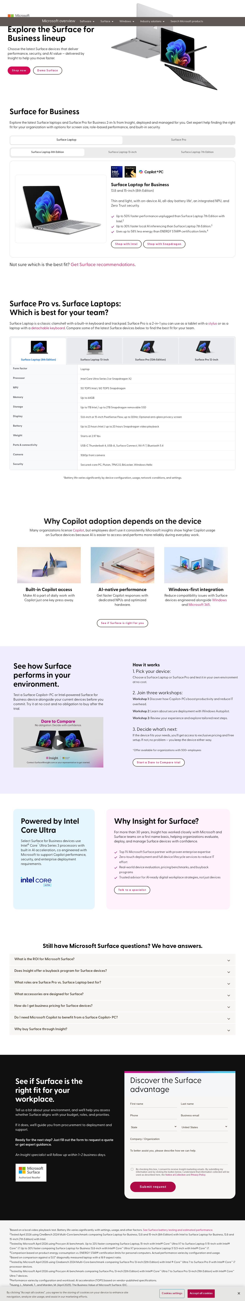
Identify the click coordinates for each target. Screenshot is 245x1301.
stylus (212, 324)
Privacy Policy (198, 1174)
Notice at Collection (175, 1174)
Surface (105, 21)
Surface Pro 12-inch (206, 359)
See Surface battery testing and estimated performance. (178, 1230)
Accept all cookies (201, 1293)
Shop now (19, 70)
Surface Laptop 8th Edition (47, 152)
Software (85, 21)
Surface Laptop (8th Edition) (38, 359)
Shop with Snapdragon (164, 244)
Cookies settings (172, 1293)
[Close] (239, 1293)
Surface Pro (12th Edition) (150, 359)
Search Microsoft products (187, 21)
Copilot (78, 530)
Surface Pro (178, 140)
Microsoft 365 (199, 605)
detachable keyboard (48, 328)
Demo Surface (47, 70)
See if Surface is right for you (122, 623)
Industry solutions (150, 21)
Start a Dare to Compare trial (158, 762)
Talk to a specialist (132, 890)
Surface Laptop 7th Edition (197, 152)
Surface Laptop (66, 140)
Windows (125, 21)
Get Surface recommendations (103, 265)
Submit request (153, 1186)
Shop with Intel (126, 244)
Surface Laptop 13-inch (122, 152)
